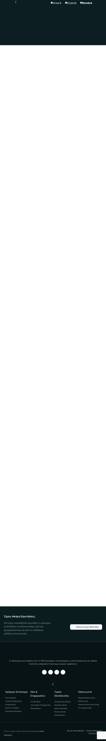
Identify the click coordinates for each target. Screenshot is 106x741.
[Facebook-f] (44, 672)
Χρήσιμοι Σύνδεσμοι (16, 692)
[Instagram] (63, 672)
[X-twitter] (56, 672)
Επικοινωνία (85, 692)
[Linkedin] (50, 672)
